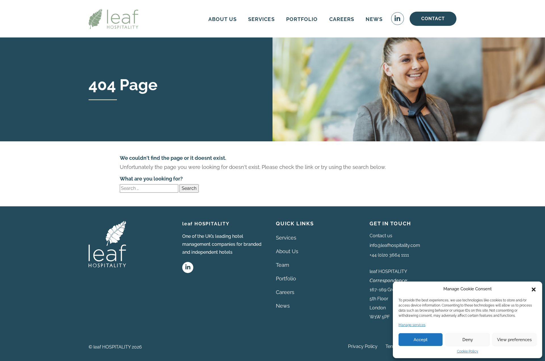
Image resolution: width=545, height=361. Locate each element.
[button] (533, 289)
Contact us (381, 235)
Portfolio (286, 279)
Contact (433, 18)
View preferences (514, 339)
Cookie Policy (467, 351)
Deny (467, 339)
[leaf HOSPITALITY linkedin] (187, 267)
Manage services (412, 325)
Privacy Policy (363, 346)
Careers (285, 292)
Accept (420, 339)
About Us (287, 251)
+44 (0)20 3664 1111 (389, 255)
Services (286, 238)
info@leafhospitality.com (395, 245)
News (283, 306)
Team (282, 265)
